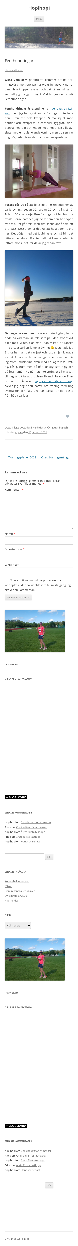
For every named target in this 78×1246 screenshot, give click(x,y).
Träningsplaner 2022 (20, 457)
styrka (19, 432)
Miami (8, 886)
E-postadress (15, 549)
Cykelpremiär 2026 (16, 896)
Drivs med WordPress (17, 1238)
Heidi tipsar (39, 427)
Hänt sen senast (30, 841)
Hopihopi (39, 8)
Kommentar (14, 489)
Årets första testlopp (33, 832)
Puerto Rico (12, 900)
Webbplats (12, 565)
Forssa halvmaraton (17, 881)
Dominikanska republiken (20, 891)
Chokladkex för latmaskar (36, 822)
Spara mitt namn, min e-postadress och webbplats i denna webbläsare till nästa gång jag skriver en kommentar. (38, 585)
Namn (10, 534)
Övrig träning (55, 427)
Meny (39, 18)
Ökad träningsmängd (57, 457)
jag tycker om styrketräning (53, 381)
